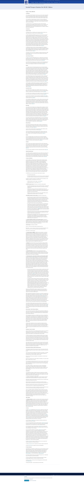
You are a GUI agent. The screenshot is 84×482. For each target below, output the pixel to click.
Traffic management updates (57, 0)
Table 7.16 (40, 129)
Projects (52, 2)
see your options (34, 480)
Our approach (32, 2)
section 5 (41, 294)
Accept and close (27, 480)
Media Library (50, 0)
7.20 (30, 405)
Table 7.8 (29, 86)
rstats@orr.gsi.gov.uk (41, 453)
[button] (59, 2)
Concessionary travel (56, 2)
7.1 (28, 409)
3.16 (44, 95)
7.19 (27, 405)
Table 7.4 (43, 60)
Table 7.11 (34, 97)
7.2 (38, 182)
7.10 (46, 422)
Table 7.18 (33, 420)
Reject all (30, 480)
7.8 (30, 57)
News (45, 0)
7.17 (32, 443)
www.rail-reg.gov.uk (28, 453)
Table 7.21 (45, 156)
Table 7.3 (34, 50)
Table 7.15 (35, 127)
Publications (53, 0)
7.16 (30, 443)
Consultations (48, 0)
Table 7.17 (44, 133)
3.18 (46, 95)
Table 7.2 (43, 45)
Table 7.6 (44, 74)
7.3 (30, 409)
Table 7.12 (33, 103)
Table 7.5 (44, 63)
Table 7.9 (45, 91)
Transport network (48, 2)
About (44, 0)
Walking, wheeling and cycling (42, 2)
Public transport (36, 2)
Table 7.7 (46, 81)
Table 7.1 (42, 33)
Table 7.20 (46, 149)
